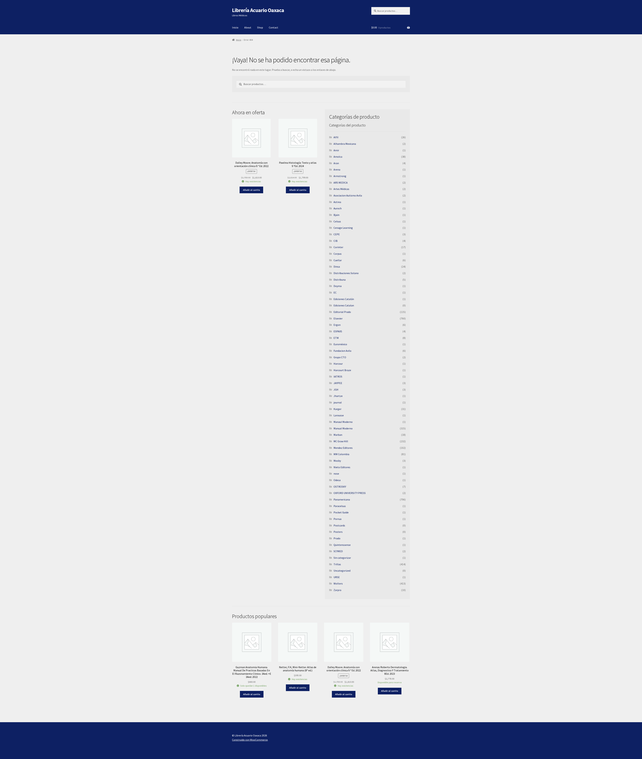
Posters (338, 531)
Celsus (337, 221)
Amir (336, 150)
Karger (337, 409)
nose (336, 473)
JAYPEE (338, 383)
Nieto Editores (342, 467)
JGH (336, 389)
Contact (273, 27)
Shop (260, 27)
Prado (337, 538)
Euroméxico (340, 344)
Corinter (338, 247)
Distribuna (340, 279)
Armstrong (340, 176)
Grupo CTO (340, 357)
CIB (336, 240)
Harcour (338, 363)
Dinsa (337, 266)
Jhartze (338, 396)
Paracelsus (340, 506)
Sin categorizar (342, 557)
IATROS (338, 376)
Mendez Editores (343, 447)
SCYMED (338, 551)
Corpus (338, 253)
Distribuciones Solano (346, 273)
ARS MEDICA (341, 182)
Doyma (338, 286)
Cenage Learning (343, 227)
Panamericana (342, 499)
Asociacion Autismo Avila (348, 195)
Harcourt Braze (342, 370)
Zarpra (337, 590)
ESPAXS (338, 331)
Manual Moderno (343, 428)
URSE (337, 577)
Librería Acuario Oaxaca (258, 10)
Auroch (338, 208)
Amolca (338, 156)
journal (338, 402)
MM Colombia (341, 454)
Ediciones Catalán (344, 299)
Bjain (336, 215)
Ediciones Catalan (344, 305)
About (247, 27)
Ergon (337, 324)
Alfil (336, 137)
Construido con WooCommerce (250, 739)
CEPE (337, 234)
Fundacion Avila (342, 350)
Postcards (339, 525)
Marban (338, 434)
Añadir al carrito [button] (251, 189)
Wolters (338, 583)
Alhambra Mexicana (345, 143)
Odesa (337, 480)
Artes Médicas (341, 189)
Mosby (337, 460)
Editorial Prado (342, 312)
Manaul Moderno (343, 422)
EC (335, 292)
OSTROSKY (340, 486)
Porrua (337, 519)
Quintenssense (342, 544)
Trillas (337, 564)
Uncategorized (342, 570)
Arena (337, 169)
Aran (336, 163)
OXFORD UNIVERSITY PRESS (350, 493)
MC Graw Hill (341, 441)
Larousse (339, 415)
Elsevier (338, 318)
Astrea (337, 202)
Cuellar (338, 260)
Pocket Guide (341, 512)
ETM (336, 338)
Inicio (235, 27)
